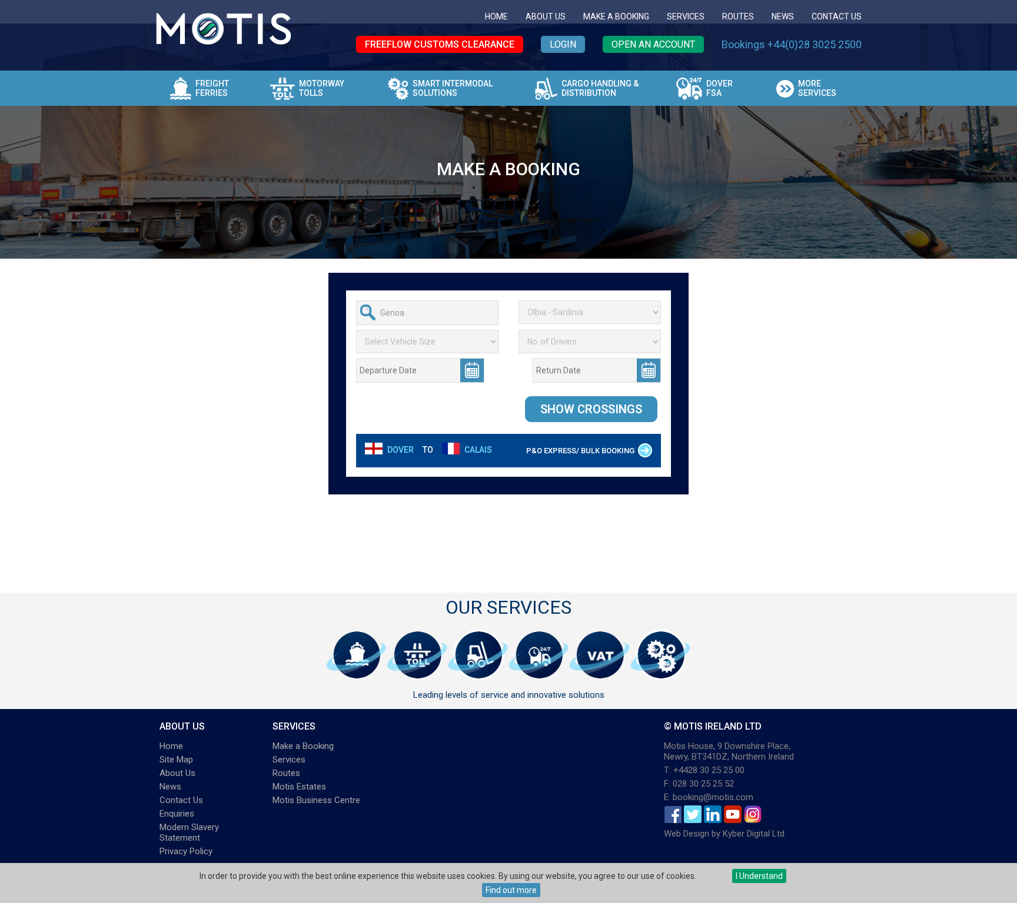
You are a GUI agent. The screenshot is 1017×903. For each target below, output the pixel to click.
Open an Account (653, 44)
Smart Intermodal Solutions (453, 88)
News (783, 16)
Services (685, 16)
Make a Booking (616, 16)
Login (563, 44)
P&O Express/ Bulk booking (580, 450)
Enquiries (176, 813)
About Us (546, 16)
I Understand (759, 876)
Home (496, 16)
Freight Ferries (212, 88)
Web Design (686, 833)
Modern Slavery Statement (189, 832)
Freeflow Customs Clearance (439, 44)
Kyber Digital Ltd (754, 833)
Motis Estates (299, 786)
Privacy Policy (185, 851)
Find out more (511, 890)
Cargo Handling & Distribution (600, 88)
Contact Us (837, 16)
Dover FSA (719, 88)
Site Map (176, 759)
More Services (817, 88)
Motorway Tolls (321, 88)
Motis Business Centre (316, 800)
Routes (738, 16)
